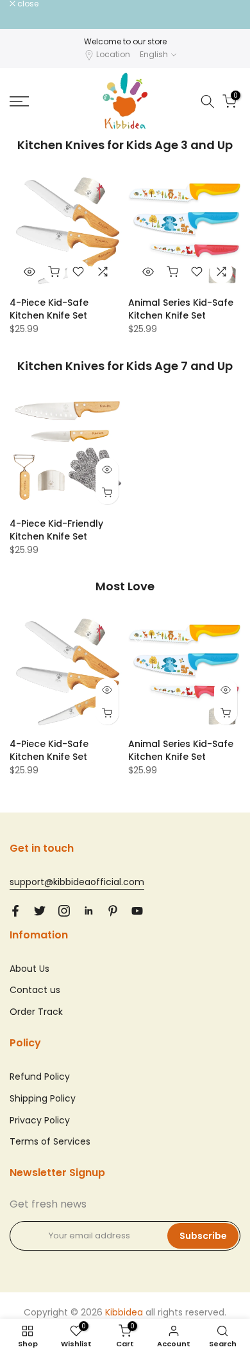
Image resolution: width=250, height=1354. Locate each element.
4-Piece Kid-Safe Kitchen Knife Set (49, 309)
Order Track (36, 1011)
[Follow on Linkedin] (88, 911)
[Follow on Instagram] (64, 911)
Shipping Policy (43, 1098)
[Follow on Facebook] (15, 911)
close (26, 4)
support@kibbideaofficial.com (77, 881)
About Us (29, 968)
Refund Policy (40, 1076)
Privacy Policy (40, 1120)
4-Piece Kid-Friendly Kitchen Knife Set (56, 530)
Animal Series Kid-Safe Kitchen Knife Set (180, 309)
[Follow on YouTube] (137, 911)
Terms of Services (50, 1141)
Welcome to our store (125, 41)
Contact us (35, 989)
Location (113, 54)
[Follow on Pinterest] (113, 911)
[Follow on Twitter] (40, 911)
